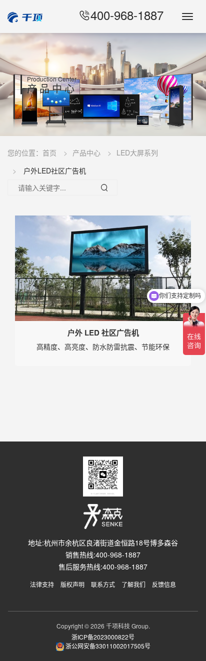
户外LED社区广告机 (55, 171)
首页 (49, 153)
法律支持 (42, 584)
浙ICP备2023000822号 (103, 636)
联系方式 (103, 584)
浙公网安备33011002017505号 (107, 646)
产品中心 (86, 153)
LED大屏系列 (137, 153)
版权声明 (72, 584)
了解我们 (134, 584)
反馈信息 (164, 584)
